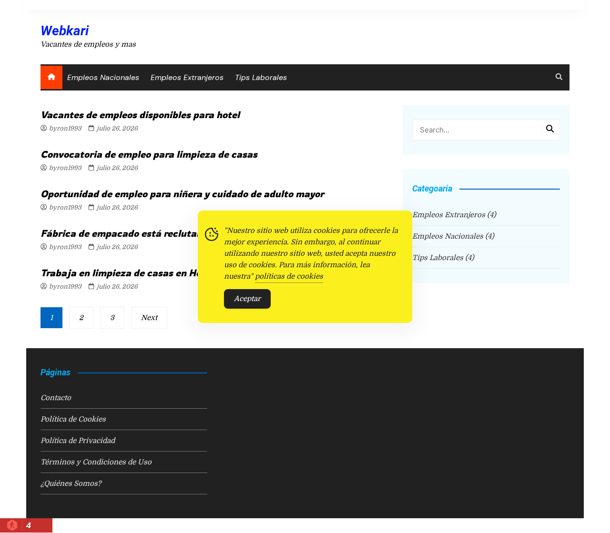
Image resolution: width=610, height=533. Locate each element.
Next (149, 317)
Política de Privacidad (78, 440)
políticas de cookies (289, 276)
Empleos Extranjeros (187, 77)
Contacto (56, 397)
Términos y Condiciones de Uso (96, 462)
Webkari (65, 31)
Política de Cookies (73, 419)
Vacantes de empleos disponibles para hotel (140, 115)
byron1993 (65, 128)
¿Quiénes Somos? (71, 483)
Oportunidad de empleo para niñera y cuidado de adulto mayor (182, 194)
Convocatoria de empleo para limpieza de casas (149, 154)
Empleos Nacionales (103, 77)
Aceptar (247, 298)
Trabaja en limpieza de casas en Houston (134, 273)
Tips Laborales (261, 77)
